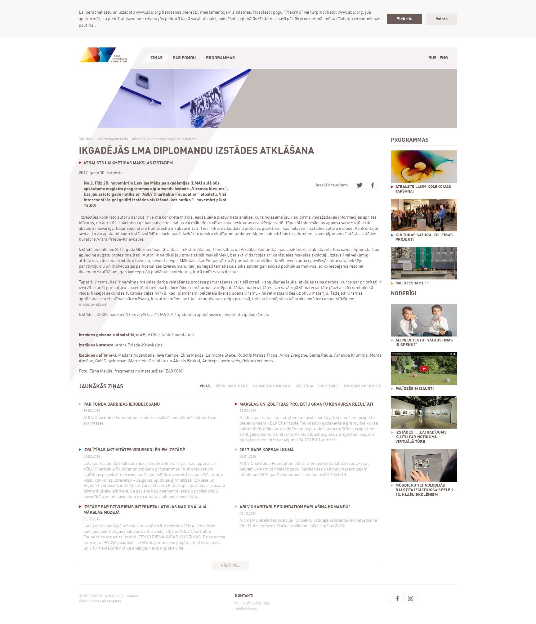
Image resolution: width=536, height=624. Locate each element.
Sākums (85, 139)
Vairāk (442, 19)
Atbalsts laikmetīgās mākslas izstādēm (164, 139)
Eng (444, 58)
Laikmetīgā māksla (112, 139)
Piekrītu (404, 19)
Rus (432, 58)
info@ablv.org (246, 609)
